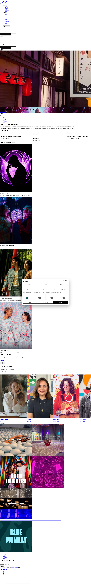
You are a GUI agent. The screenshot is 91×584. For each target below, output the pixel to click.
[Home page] (3, 2)
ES (3, 38)
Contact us (4, 31)
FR (3, 42)
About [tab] (61, 284)
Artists (4, 558)
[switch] (39, 298)
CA (3, 40)
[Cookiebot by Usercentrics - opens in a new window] (63, 281)
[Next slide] (4, 363)
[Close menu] (1, 50)
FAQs (4, 555)
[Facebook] (3, 573)
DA (3, 44)
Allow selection (45, 302)
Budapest (4, 119)
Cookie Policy (21, 583)
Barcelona (4, 118)
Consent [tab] (29, 284)
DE (3, 41)
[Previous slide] (1, 363)
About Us (4, 556)
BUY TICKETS (3, 112)
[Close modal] (1, 113)
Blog (3, 553)
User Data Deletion (27, 583)
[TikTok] (3, 575)
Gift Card (4, 24)
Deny (30, 302)
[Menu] (0, 3)
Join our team (5, 557)
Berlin (4, 122)
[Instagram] (3, 572)
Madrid (4, 117)
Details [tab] (45, 284)
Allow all (60, 302)
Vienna (4, 120)
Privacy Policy (14, 567)
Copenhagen (5, 121)
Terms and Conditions (10, 583)
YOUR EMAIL (3, 564)
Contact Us (4, 554)
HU (3, 43)
